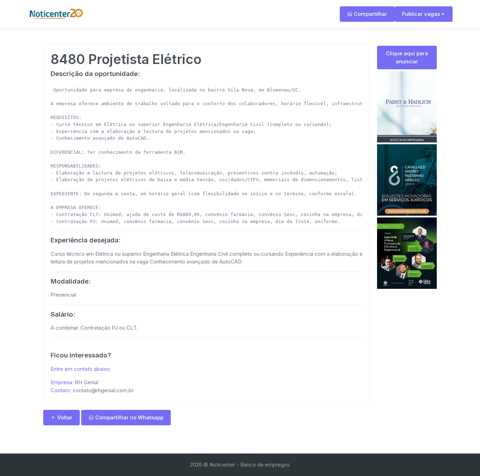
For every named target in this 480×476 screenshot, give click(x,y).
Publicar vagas (421, 14)
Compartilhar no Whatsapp (128, 417)
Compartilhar (369, 14)
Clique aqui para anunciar (407, 57)
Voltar (64, 417)
